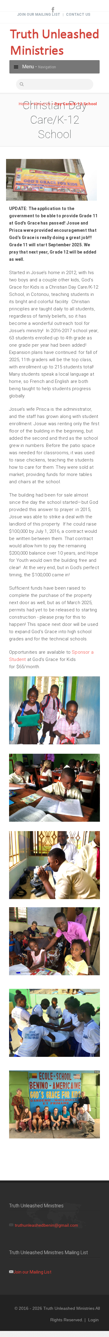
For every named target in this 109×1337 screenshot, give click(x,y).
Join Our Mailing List (38, 14)
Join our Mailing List (32, 1272)
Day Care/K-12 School (75, 104)
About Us (42, 104)
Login (93, 1319)
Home (24, 104)
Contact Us (78, 14)
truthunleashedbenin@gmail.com (46, 1225)
